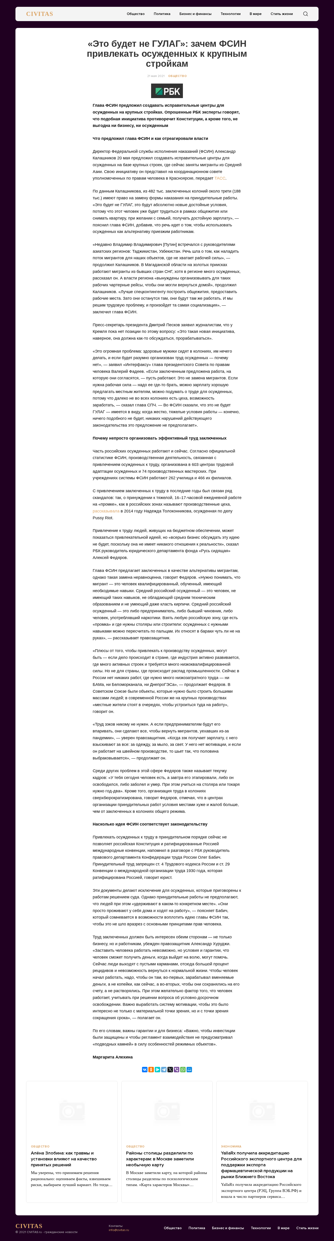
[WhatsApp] (183, 1069)
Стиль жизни (282, 14)
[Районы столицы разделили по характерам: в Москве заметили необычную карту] (167, 1111)
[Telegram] (164, 1069)
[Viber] (176, 1069)
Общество (136, 14)
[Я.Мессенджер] (157, 1069)
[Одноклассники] (151, 1069)
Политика (162, 14)
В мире (256, 14)
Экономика (231, 1146)
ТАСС (219, 178)
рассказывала (106, 511)
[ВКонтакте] (144, 1069)
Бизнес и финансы (195, 14)
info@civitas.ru (119, 1230)
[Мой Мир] (189, 1069)
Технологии (231, 14)
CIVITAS (39, 13)
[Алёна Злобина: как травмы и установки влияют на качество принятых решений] (71, 1111)
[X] (170, 1069)
